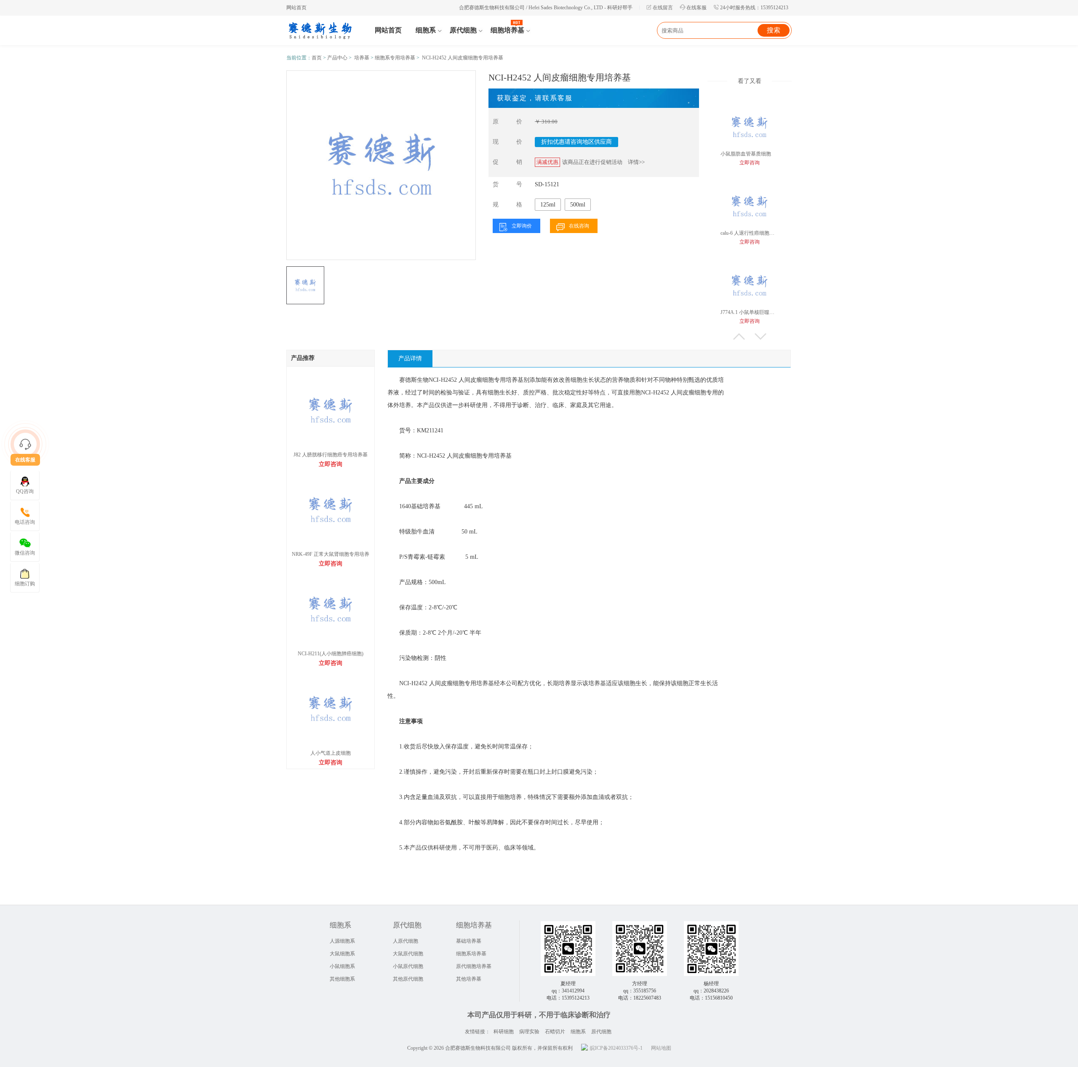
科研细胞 (504, 1032)
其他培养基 (468, 979)
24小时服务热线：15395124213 (754, 8)
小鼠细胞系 (342, 966)
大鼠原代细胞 (408, 954)
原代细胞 (601, 1032)
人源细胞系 (342, 941)
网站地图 (661, 1048)
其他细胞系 (342, 979)
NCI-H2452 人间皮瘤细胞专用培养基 (462, 58)
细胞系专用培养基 (395, 58)
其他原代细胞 (408, 979)
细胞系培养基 (471, 954)
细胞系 (578, 1032)
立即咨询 (330, 464)
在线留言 (663, 8)
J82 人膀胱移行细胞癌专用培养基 (331, 455)
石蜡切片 (555, 1032)
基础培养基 (468, 941)
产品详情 (410, 358)
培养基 (361, 58)
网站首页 (296, 8)
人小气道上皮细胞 (330, 753)
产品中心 (337, 58)
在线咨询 (579, 226)
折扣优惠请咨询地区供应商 (576, 142)
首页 (317, 58)
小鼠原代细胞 (408, 966)
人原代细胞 (405, 941)
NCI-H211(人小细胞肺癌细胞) (330, 654)
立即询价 (522, 226)
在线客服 (696, 8)
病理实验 (529, 1032)
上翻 (739, 336)
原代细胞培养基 (473, 966)
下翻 (760, 336)
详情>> (636, 162)
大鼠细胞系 (342, 954)
